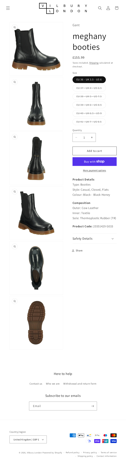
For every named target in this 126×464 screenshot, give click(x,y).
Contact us (36, 383)
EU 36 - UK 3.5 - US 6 (89, 79)
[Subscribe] (92, 406)
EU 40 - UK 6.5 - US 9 (91, 114)
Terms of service (109, 452)
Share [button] (79, 250)
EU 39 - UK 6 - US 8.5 (91, 105)
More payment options (94, 170)
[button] (8, 8)
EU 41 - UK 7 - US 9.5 (91, 122)
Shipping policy (85, 456)
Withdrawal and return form (79, 383)
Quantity (77, 130)
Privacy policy (90, 452)
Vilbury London (34, 452)
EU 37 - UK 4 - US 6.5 (91, 88)
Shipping (93, 62)
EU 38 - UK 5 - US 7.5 (91, 97)
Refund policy (72, 452)
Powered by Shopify (52, 452)
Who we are (53, 383)
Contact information (106, 456)
